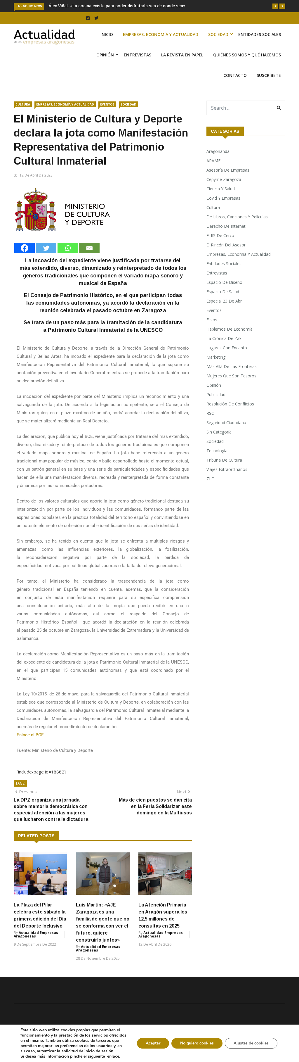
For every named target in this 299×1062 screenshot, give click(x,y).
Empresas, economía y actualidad (160, 34)
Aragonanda (218, 151)
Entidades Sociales (259, 34)
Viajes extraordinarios (226, 469)
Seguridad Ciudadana (226, 422)
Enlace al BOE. (31, 735)
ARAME (213, 160)
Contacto (235, 75)
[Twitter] (46, 248)
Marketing (215, 357)
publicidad (215, 394)
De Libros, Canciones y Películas (237, 217)
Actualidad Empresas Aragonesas (36, 934)
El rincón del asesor (226, 245)
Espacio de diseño (224, 282)
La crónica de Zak (223, 338)
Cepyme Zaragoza (223, 179)
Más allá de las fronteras (231, 366)
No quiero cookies (197, 1043)
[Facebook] (24, 248)
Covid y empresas (223, 198)
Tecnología (216, 450)
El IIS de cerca (220, 235)
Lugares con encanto (226, 347)
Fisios (211, 319)
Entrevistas (137, 55)
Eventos (107, 104)
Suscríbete (269, 75)
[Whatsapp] (68, 248)
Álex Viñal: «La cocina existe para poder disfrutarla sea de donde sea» (116, 6)
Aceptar (153, 1043)
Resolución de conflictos (230, 404)
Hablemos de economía (229, 329)
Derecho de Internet (226, 226)
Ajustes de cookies (251, 1043)
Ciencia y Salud (220, 188)
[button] (275, 6)
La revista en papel (182, 55)
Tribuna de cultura (224, 460)
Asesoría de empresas (227, 170)
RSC (210, 413)
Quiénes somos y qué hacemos (247, 55)
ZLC (210, 478)
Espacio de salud (222, 291)
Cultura (22, 104)
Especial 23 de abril (225, 301)
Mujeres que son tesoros (231, 376)
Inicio (106, 34)
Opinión (105, 55)
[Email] (89, 248)
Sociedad (218, 34)
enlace (113, 1056)
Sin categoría (219, 432)
